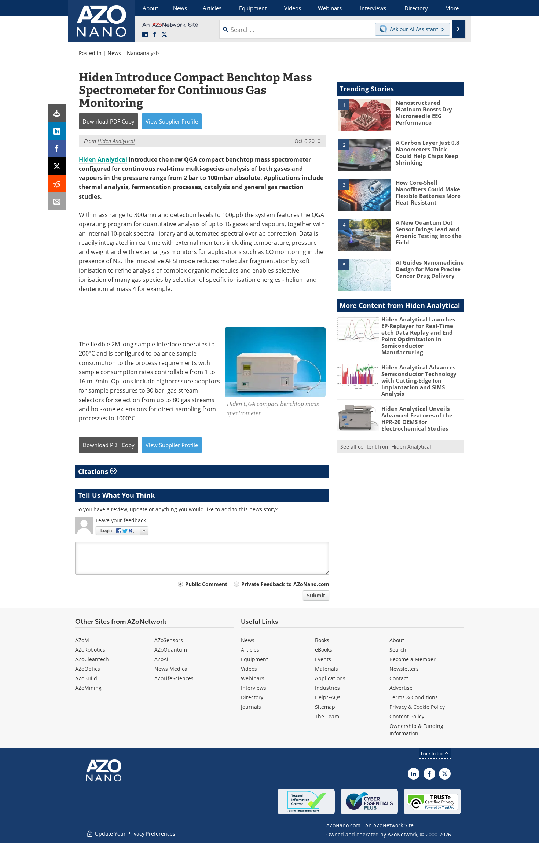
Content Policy (406, 716)
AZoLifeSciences (174, 678)
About (396, 640)
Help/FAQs (328, 697)
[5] (364, 274)
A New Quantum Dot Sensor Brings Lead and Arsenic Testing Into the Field (429, 232)
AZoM (82, 640)
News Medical (171, 668)
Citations (94, 471)
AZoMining (88, 687)
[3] (364, 194)
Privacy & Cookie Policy (417, 706)
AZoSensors (168, 640)
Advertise (400, 687)
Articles (250, 649)
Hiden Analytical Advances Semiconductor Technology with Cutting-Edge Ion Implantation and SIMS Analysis (418, 380)
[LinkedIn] (57, 131)
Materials (326, 668)
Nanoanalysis (143, 52)
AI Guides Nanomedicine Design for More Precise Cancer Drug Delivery (430, 269)
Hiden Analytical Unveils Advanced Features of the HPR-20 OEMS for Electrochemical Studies (416, 418)
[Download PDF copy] (57, 113)
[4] (364, 234)
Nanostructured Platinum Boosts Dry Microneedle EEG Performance (424, 112)
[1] (364, 114)
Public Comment (206, 584)
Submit (316, 595)
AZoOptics (87, 668)
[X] (57, 166)
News (114, 52)
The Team (327, 716)
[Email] (57, 201)
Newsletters (404, 668)
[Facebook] (57, 148)
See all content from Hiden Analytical (385, 446)
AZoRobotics (90, 649)
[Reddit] (57, 183)
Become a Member (412, 659)
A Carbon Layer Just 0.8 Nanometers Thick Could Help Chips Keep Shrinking (427, 152)
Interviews (253, 687)
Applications (330, 678)
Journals (251, 706)
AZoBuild (86, 678)
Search (397, 649)
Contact (398, 678)
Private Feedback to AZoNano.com (285, 584)
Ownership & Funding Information (416, 729)
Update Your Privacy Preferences (134, 833)
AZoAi (161, 659)
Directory (252, 697)
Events (323, 659)
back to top (432, 753)
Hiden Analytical (103, 159)
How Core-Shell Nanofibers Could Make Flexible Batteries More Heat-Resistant (428, 192)
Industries (327, 687)
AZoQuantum (170, 649)
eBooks (323, 649)
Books (322, 640)
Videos (249, 668)
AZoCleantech (92, 659)
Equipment (254, 659)
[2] (364, 154)
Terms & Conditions (413, 697)
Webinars (252, 678)
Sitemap (325, 706)
